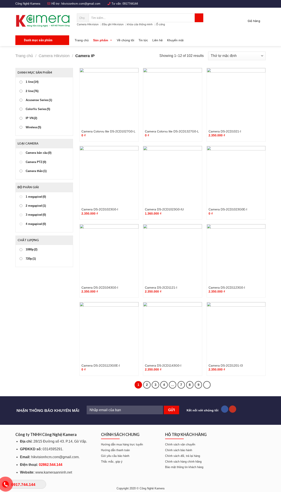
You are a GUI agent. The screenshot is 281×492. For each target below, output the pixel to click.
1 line (32, 81)
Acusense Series (39, 100)
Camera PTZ (36, 162)
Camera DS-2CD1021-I (225, 131)
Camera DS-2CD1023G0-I (99, 209)
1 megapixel (36, 196)
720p (31, 258)
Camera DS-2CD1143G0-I (163, 365)
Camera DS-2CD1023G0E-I (228, 209)
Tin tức (143, 40)
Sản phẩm (100, 40)
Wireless (33, 127)
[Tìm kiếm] (199, 17)
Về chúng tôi (125, 40)
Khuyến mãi (175, 40)
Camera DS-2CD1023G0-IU (164, 209)
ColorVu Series (38, 109)
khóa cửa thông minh (140, 24)
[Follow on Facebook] (224, 409)
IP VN (31, 118)
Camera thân (36, 171)
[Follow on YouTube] (232, 409)
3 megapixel (36, 214)
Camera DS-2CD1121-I (161, 287)
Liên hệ (157, 40)
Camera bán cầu (38, 152)
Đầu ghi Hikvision (113, 24)
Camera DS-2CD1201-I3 (226, 365)
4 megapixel (36, 224)
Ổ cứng (160, 24)
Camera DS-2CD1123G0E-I (100, 365)
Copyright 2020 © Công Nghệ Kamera (140, 488)
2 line (32, 91)
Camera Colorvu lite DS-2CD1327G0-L (172, 131)
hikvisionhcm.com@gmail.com (80, 3)
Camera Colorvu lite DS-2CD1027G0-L (108, 131)
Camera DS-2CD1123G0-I (227, 287)
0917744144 (130, 3)
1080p (31, 249)
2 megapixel (36, 205)
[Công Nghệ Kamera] (42, 20)
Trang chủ (82, 40)
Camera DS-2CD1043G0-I (99, 287)
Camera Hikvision (88, 24)
